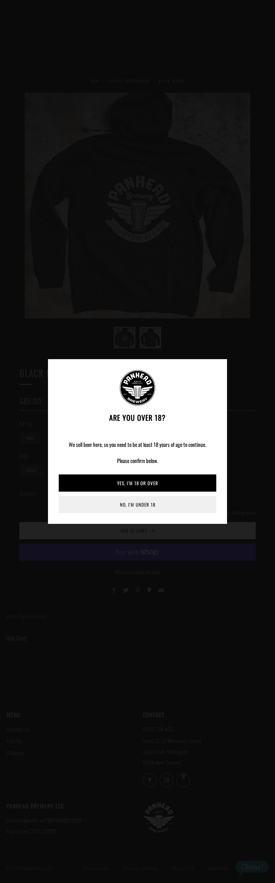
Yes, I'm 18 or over (137, 483)
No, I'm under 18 (137, 504)
